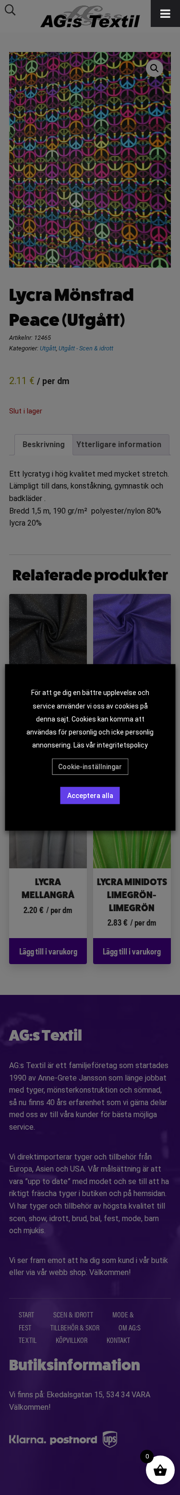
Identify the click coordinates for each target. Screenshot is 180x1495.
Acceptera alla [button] (90, 795)
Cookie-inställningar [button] (90, 767)
